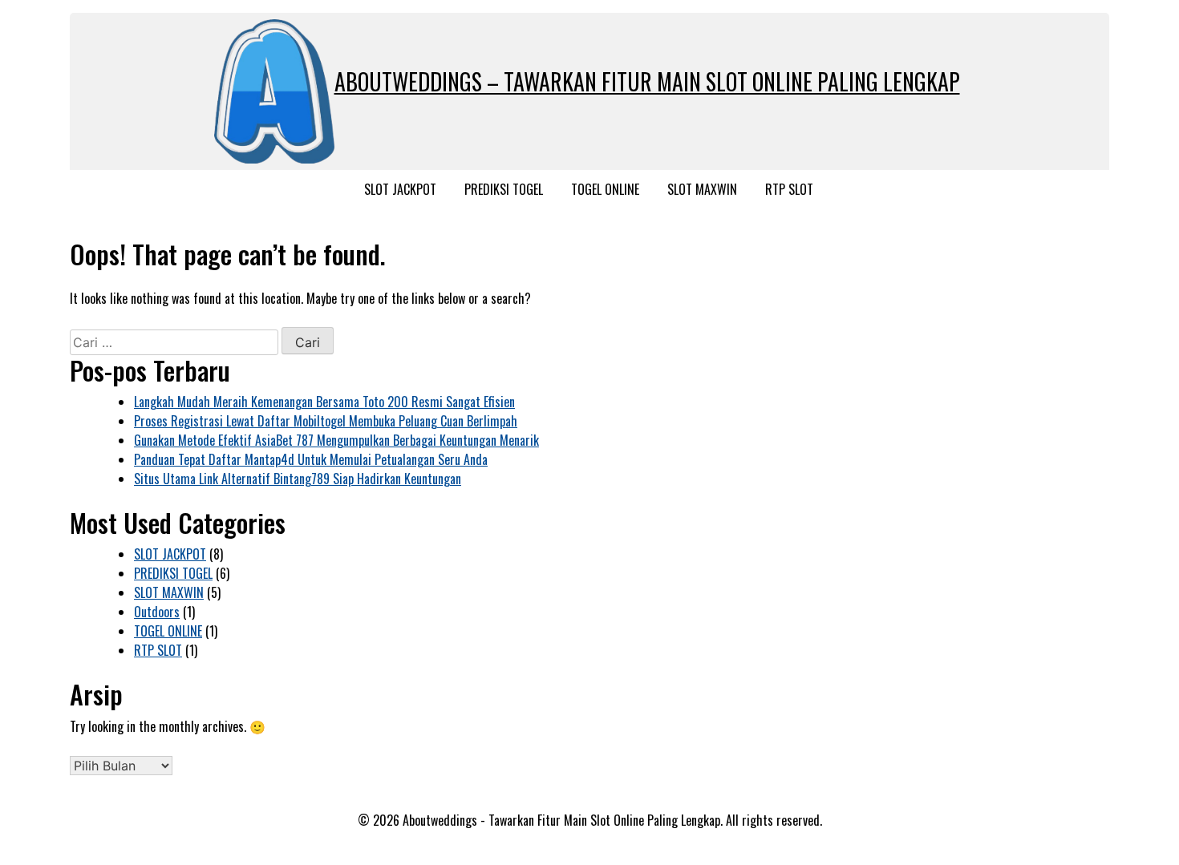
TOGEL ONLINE (605, 189)
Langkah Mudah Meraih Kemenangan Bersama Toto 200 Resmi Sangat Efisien (324, 401)
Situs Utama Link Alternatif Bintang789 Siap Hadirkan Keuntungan (297, 478)
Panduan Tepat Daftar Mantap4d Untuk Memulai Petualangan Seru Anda (311, 459)
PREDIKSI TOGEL (503, 189)
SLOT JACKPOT (400, 189)
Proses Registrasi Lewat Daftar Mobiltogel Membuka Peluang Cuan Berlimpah (325, 420)
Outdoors (157, 611)
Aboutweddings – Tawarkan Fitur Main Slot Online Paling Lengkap (647, 81)
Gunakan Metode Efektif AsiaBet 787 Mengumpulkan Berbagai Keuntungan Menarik (336, 440)
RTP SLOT (789, 189)
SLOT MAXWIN (702, 189)
